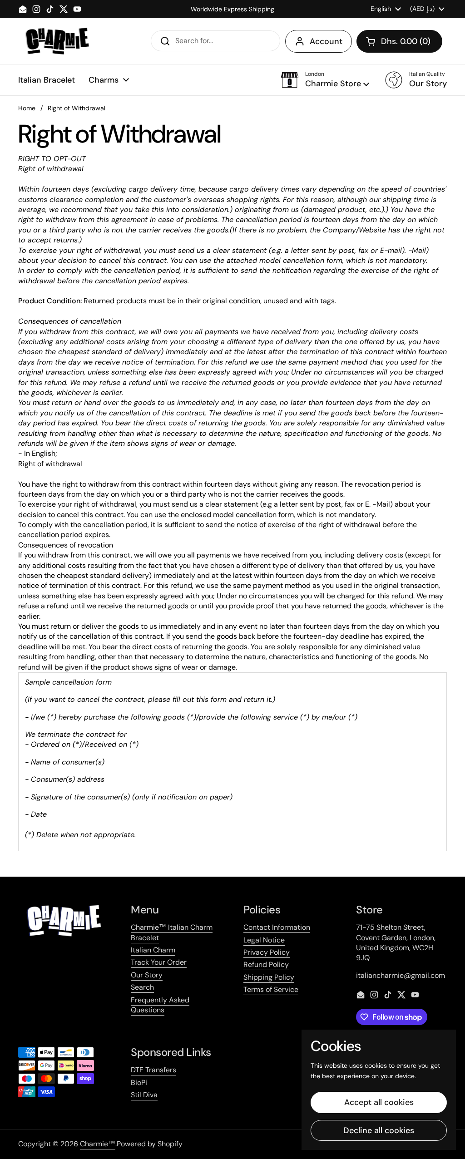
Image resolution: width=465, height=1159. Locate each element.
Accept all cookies (379, 1102)
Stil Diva (144, 1095)
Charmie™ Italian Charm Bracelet (172, 932)
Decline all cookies (378, 1130)
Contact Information (276, 927)
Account (326, 41)
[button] (399, 41)
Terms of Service (270, 989)
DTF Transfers (153, 1070)
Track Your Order (159, 962)
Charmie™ (97, 1144)
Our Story (147, 975)
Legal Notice (264, 940)
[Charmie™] (57, 41)
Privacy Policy (266, 952)
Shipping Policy (268, 977)
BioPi (139, 1082)
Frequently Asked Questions (160, 1005)
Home (26, 108)
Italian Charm (153, 950)
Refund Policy (266, 964)
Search (142, 987)
